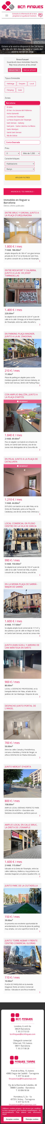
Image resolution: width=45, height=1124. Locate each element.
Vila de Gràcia (12, 135)
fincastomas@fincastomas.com (22, 1078)
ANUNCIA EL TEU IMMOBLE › (22, 191)
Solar (20, 90)
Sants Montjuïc (12, 129)
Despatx (22, 83)
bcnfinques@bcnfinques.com (22, 1034)
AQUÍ (4, 1114)
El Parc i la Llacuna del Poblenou (19, 110)
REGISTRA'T (14, 70)
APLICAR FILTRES (22, 178)
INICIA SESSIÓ (29, 70)
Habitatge (10, 83)
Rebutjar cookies (32, 1119)
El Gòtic (10, 107)
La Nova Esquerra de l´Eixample (19, 120)
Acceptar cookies (12, 1119)
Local (32, 83)
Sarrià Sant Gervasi (14, 132)
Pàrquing (10, 90)
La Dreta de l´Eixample (15, 116)
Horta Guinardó (13, 113)
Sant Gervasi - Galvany (15, 123)
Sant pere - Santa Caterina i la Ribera (21, 126)
